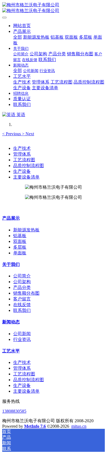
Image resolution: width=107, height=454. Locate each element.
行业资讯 (22, 339)
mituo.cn (78, 426)
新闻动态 (11, 322)
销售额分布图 (26, 293)
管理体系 (22, 154)
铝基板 (19, 235)
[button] (12, 133)
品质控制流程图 (28, 165)
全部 (17, 37)
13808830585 (14, 411)
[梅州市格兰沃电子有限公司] (53, 8)
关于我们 (11, 264)
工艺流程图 (24, 159)
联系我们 (22, 310)
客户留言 (22, 299)
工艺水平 (11, 351)
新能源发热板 (26, 230)
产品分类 (22, 287)
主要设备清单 (26, 177)
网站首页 (22, 25)
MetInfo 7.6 (35, 426)
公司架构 (22, 281)
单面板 (19, 253)
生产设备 (22, 171)
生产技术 (22, 148)
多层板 (19, 247)
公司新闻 (22, 333)
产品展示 (11, 218)
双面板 (19, 241)
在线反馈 (22, 304)
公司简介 (22, 276)
